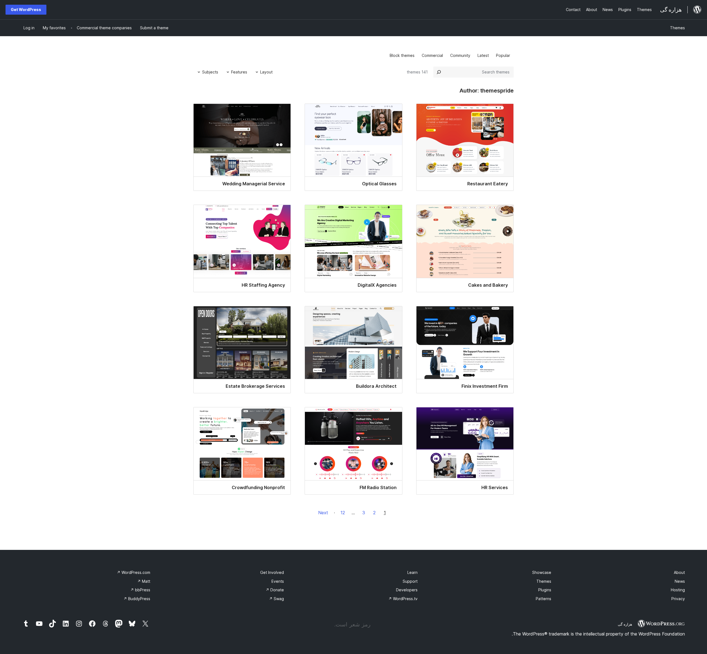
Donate (275, 589)
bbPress (140, 589)
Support (410, 581)
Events (277, 581)
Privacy (678, 598)
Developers (407, 589)
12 (343, 512)
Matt (143, 581)
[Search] (438, 72)
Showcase (541, 572)
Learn (412, 572)
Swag (276, 598)
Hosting (678, 589)
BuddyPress (136, 598)
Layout (266, 72)
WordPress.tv (403, 598)
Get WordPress (26, 9)
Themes (677, 27)
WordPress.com (133, 572)
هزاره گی (625, 624)
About (679, 572)
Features (239, 72)
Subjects (210, 72)
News (680, 581)
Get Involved (272, 572)
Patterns (543, 598)
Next (323, 512)
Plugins (544, 589)
